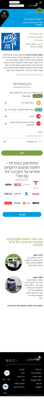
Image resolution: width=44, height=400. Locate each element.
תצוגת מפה (37, 96)
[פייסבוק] (13, 360)
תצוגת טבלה (26, 96)
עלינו (23, 373)
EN (23, 380)
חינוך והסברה (36, 376)
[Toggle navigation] (40, 3)
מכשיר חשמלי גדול (27, 103)
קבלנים (22, 369)
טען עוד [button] (22, 214)
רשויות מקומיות (36, 380)
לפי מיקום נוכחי (31, 141)
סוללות (31, 116)
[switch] (3, 141)
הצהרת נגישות (20, 383)
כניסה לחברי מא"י (15, 5)
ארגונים (38, 383)
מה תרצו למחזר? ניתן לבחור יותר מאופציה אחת (26, 92)
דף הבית (38, 369)
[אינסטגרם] (10, 360)
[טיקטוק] (7, 360)
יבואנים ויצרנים (36, 373)
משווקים (38, 387)
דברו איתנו (13, 2)
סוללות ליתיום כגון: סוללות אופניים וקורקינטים (22, 123)
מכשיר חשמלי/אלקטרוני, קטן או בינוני (21, 109)
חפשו (22, 153)
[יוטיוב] (17, 360)
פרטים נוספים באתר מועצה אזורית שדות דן (30, 74)
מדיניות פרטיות (19, 387)
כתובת (40, 132)
